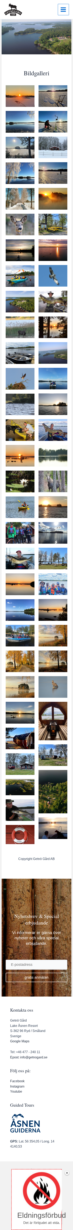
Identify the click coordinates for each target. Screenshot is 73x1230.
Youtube (16, 1091)
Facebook (17, 1081)
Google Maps (19, 1041)
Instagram (17, 1086)
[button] (36, 977)
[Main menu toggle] (63, 9)
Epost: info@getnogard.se (28, 1057)
